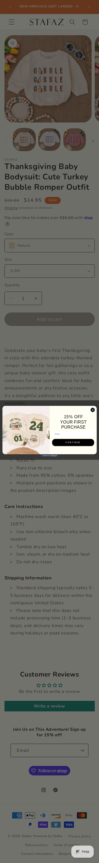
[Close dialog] (93, 410)
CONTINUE (73, 442)
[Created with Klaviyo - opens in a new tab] (49, 455)
